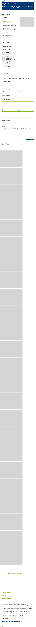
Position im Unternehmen (6, 95)
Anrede (3, 87)
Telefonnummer (4, 110)
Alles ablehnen (5, 621)
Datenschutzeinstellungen (6, 598)
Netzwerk (7, 28)
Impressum (4, 595)
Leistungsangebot (6, 21)
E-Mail (19, 110)
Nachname (20, 91)
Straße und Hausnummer (6, 99)
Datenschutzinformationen (11, 612)
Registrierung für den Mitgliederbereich (14, 573)
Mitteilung (3, 126)
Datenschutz (4, 596)
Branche (3, 116)
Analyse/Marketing (5, 617)
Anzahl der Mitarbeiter (6, 120)
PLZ (3, 103)
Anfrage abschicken (30, 139)
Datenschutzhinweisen (19, 137)
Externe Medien (5, 618)
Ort (2, 106)
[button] (34, 1)
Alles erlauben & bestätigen (14, 621)
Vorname (3, 91)
